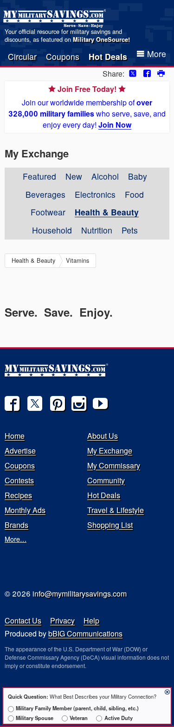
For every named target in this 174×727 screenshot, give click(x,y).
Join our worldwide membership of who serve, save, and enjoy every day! (87, 107)
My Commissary (113, 465)
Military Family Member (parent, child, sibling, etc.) (77, 708)
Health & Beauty (107, 212)
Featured (39, 176)
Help (91, 620)
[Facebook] (12, 403)
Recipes (18, 495)
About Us (102, 435)
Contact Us (23, 620)
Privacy (62, 620)
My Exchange (109, 450)
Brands (16, 524)
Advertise (20, 450)
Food (134, 194)
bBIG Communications (85, 633)
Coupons (62, 56)
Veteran (79, 717)
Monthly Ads (25, 510)
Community (106, 480)
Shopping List (110, 524)
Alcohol (105, 176)
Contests (19, 480)
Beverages (45, 194)
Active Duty (118, 717)
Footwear (48, 212)
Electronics (95, 194)
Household (52, 230)
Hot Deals (108, 56)
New (73, 176)
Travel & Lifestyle (115, 510)
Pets (130, 230)
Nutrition (96, 230)
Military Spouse (34, 717)
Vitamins (77, 260)
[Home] (56, 18)
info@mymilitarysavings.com (79, 593)
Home (15, 435)
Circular (22, 56)
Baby (137, 176)
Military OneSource (100, 39)
